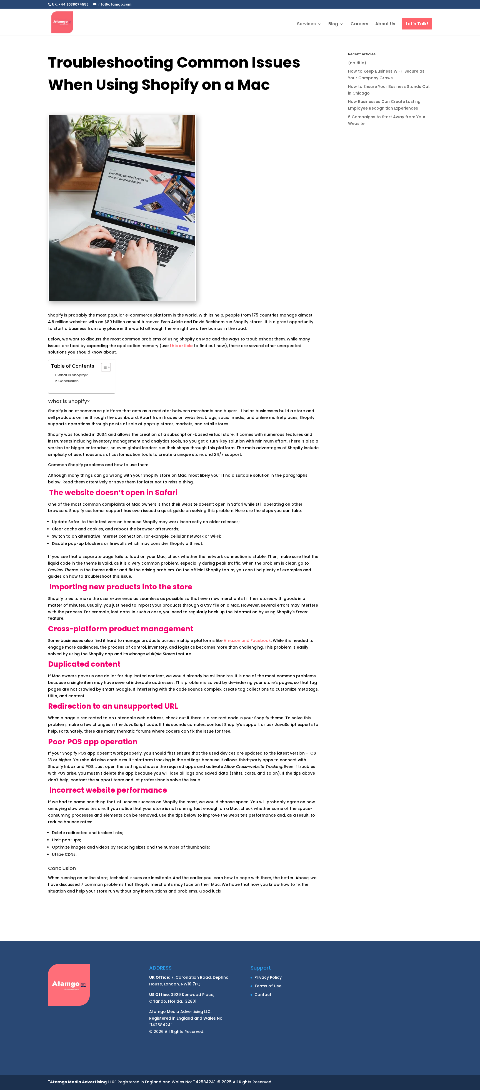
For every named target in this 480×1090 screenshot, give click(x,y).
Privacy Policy (268, 977)
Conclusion (68, 381)
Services (306, 24)
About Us (385, 24)
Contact (262, 994)
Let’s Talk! (417, 24)
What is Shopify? (73, 375)
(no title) (357, 63)
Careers (359, 24)
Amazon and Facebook (247, 640)
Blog (333, 24)
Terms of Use (267, 986)
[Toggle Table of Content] (103, 367)
